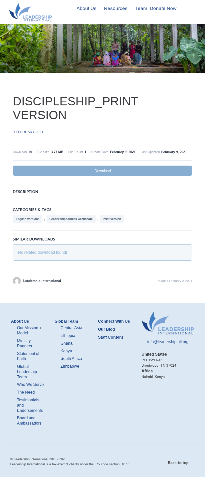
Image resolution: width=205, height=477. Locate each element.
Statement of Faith (28, 356)
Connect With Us (114, 321)
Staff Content (110, 337)
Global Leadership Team (27, 371)
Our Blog (106, 329)
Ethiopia (67, 335)
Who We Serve (30, 384)
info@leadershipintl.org (167, 342)
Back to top (179, 463)
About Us (20, 321)
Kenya (66, 351)
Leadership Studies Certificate (71, 219)
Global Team (66, 321)
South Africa (71, 358)
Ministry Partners (24, 343)
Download (102, 171)
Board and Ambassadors (29, 420)
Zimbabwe (69, 366)
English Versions (28, 219)
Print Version (112, 219)
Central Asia (71, 328)
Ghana (66, 343)
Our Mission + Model (29, 330)
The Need (26, 392)
